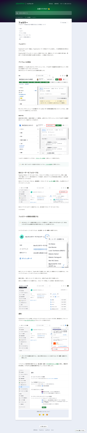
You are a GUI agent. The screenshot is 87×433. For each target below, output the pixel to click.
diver (52, 430)
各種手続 (56, 3)
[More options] (68, 22)
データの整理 (27, 17)
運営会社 (51, 3)
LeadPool (47, 430)
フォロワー (34, 17)
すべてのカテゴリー (20, 17)
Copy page (64, 22)
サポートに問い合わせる (65, 3)
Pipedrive (41, 430)
